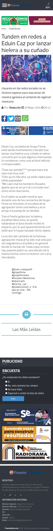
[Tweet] (11, 118)
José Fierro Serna (17, 506)
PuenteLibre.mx (12, 528)
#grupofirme (19, 272)
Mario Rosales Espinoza (16, 509)
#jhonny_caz (19, 284)
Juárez (8, 517)
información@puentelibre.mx (17, 520)
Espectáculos (14, 28)
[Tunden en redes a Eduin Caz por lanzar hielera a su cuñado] (4, 118)
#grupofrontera (20, 275)
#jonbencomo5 (20, 287)
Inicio (3, 28)
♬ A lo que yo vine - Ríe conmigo (24, 289)
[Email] (18, 118)
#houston (17, 278)
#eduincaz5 (18, 281)
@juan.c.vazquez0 (22, 269)
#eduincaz (29, 278)
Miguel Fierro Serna (18, 504)
